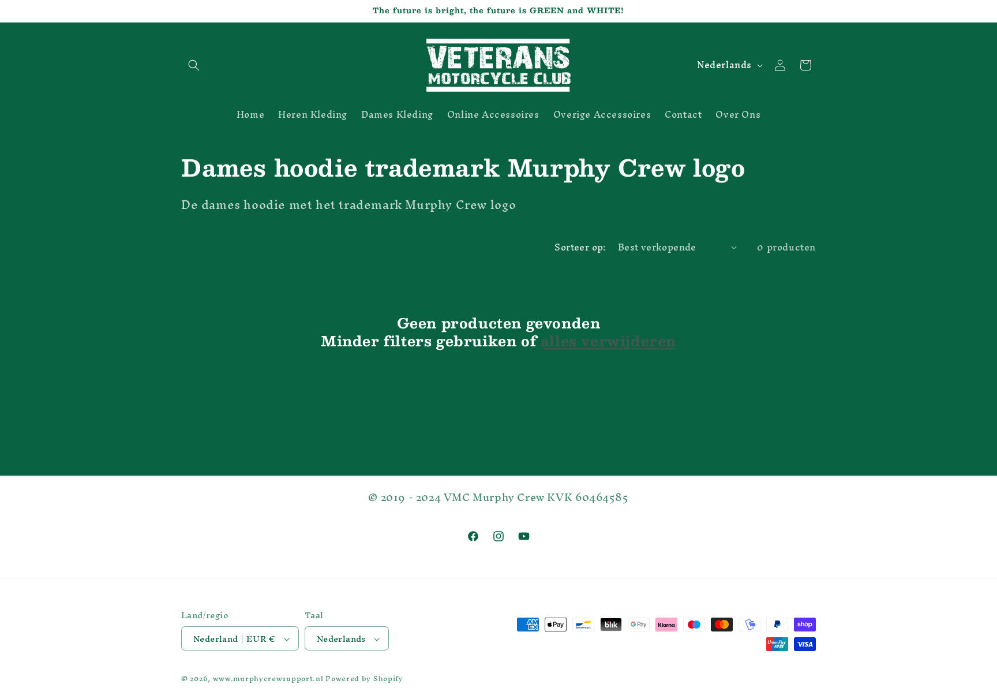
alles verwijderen (608, 341)
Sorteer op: (580, 247)
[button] (194, 65)
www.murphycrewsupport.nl (268, 679)
